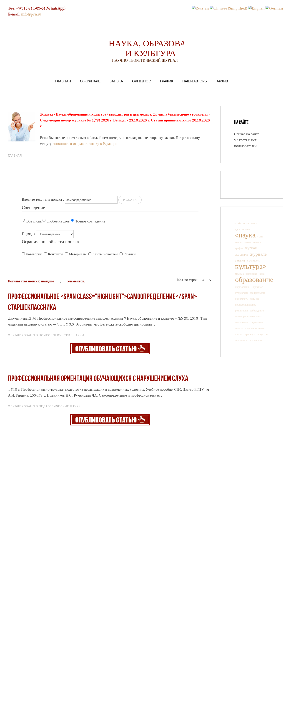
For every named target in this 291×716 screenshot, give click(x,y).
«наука (245, 235)
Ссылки (130, 254)
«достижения (242, 229)
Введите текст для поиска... (43, 200)
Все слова (34, 221)
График (166, 81)
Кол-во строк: (187, 280)
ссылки (239, 328)
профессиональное (245, 304)
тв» (266, 334)
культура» (250, 266)
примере (254, 298)
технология (255, 340)
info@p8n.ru (31, 14)
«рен (260, 236)
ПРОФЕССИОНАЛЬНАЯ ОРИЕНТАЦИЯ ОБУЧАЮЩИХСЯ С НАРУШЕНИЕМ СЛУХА (98, 379)
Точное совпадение (90, 221)
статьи (238, 334)
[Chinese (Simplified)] (228, 8)
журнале (258, 254)
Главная (63, 81)
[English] (256, 8)
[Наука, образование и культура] (110, 348)
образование (254, 279)
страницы (249, 334)
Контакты (55, 254)
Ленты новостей (105, 254)
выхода (257, 242)
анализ (239, 242)
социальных (256, 322)
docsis (237, 223)
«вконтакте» (250, 223)
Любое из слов (58, 221)
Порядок (28, 234)
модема (239, 273)
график (239, 248)
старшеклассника (254, 328)
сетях (259, 316)
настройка (251, 273)
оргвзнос (258, 287)
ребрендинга (257, 310)
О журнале (90, 81)
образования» (243, 287)
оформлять (241, 298)
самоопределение (245, 316)
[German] (274, 8)
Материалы (78, 254)
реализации (241, 310)
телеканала (241, 340)
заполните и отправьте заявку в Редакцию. (86, 144)
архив (247, 242)
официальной (257, 292)
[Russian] (200, 8)
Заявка (116, 81)
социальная (241, 322)
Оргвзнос (141, 81)
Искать (130, 200)
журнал (251, 248)
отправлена (241, 292)
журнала (241, 254)
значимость (253, 260)
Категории (34, 254)
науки (262, 273)
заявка (240, 260)
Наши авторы (195, 81)
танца (259, 334)
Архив (222, 81)
